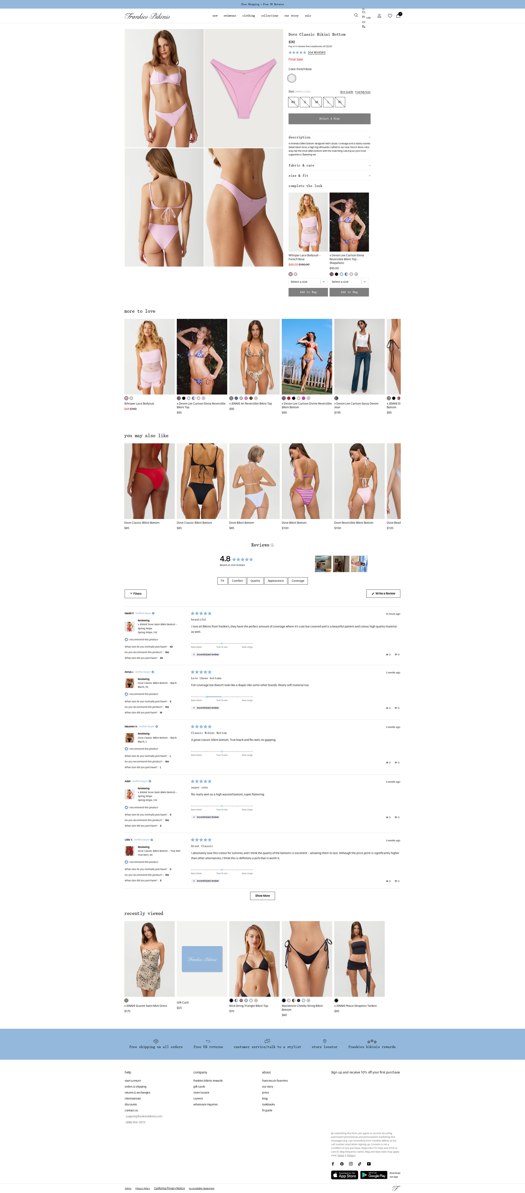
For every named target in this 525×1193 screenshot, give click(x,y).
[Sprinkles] (351, 274)
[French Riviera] (341, 274)
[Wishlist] (390, 16)
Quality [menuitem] (255, 581)
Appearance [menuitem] (276, 581)
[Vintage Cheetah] (251, 398)
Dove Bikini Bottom (241, 523)
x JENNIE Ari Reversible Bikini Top (250, 403)
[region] (342, 564)
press (265, 1092)
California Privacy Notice (169, 1188)
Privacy (351, 1155)
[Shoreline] (346, 274)
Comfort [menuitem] (237, 581)
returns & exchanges (137, 1092)
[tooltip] (205, 654)
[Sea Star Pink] (303, 398)
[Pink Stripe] (241, 398)
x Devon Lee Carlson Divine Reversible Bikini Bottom (307, 405)
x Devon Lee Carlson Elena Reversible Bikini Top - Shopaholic (347, 259)
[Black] (336, 274)
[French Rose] (290, 274)
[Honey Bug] (293, 1000)
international (133, 1098)
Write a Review (387, 595)
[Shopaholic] (331, 274)
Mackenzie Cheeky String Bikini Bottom (302, 1008)
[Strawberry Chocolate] (241, 1000)
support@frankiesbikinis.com (143, 1116)
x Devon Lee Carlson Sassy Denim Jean (356, 405)
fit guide (267, 1110)
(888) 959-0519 (135, 1122)
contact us (131, 1110)
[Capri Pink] (246, 398)
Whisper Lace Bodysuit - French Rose (305, 257)
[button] (356, 15)
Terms (340, 1155)
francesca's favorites (275, 1080)
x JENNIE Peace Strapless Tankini (355, 1006)
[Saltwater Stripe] (251, 1000)
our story (267, 1086)
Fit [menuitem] (222, 581)
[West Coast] (398, 398)
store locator (201, 1092)
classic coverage (339, 143)
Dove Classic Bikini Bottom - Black (157, 685)
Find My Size (363, 92)
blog (265, 1098)
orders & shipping (135, 1086)
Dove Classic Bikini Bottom (142, 523)
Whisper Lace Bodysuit (139, 403)
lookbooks (268, 1104)
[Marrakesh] (231, 398)
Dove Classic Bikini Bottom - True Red (159, 853)
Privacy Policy (142, 1188)
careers (198, 1098)
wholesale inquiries (205, 1104)
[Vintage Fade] (336, 398)
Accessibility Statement (201, 1188)
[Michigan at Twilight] (298, 1000)
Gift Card (182, 1002)
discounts (131, 1104)
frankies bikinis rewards (208, 1080)
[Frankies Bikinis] (147, 16)
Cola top (347, 150)
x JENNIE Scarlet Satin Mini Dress (145, 1006)
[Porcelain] (295, 274)
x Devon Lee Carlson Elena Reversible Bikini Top (201, 405)
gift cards (199, 1086)
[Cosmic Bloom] (236, 398)
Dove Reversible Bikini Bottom (353, 523)
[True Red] (288, 398)
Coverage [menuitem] (298, 581)
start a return (133, 1080)
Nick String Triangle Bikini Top (248, 1006)
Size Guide (346, 92)
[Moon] (246, 1000)
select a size (329, 118)
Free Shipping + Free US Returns (262, 4)
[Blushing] (298, 398)
